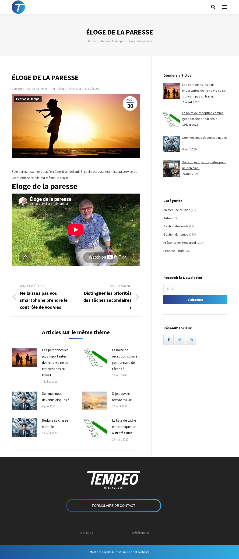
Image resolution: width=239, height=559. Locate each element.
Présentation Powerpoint (181, 242)
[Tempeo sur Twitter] (180, 340)
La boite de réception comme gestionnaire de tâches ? (124, 359)
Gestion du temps (112, 41)
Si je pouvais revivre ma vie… (123, 396)
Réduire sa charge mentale (55, 423)
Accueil (92, 41)
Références (140, 533)
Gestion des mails (175, 226)
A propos (86, 533)
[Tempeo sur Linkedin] (191, 340)
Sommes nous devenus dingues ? (55, 396)
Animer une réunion (176, 210)
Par (66, 89)
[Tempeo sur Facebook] (168, 340)
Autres (168, 218)
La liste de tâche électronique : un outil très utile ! (124, 426)
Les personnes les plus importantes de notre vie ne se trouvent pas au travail (55, 362)
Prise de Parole (174, 251)
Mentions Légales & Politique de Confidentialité (119, 552)
